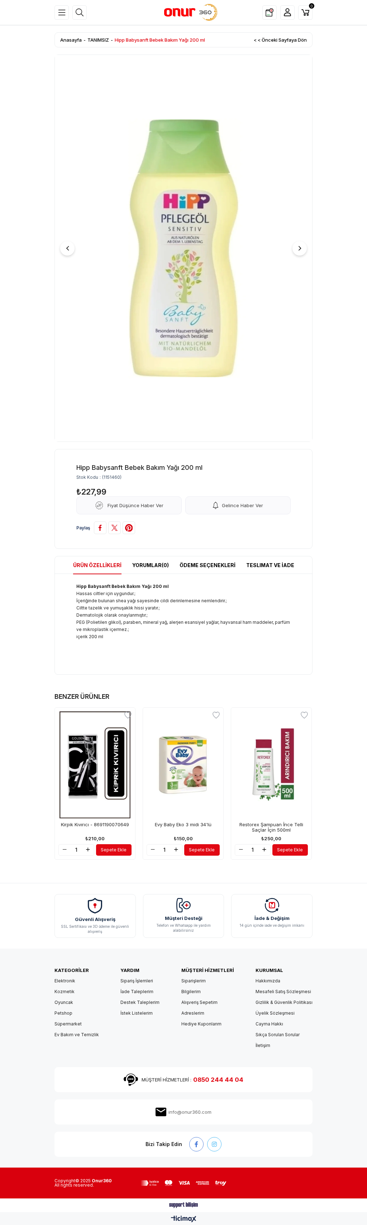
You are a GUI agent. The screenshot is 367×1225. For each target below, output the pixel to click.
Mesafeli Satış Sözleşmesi (283, 991)
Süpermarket (68, 1024)
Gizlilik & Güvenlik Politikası (284, 1002)
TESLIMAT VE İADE (270, 565)
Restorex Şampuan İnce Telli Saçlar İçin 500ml (271, 827)
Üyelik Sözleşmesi (275, 1013)
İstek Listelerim (136, 1013)
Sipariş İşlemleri (136, 980)
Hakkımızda (268, 980)
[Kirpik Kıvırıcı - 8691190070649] (95, 764)
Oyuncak (63, 1002)
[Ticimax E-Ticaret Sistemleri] (183, 1219)
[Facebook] (196, 1144)
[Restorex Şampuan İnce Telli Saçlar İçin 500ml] (271, 764)
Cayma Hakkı (269, 1024)
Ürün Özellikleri (97, 565)
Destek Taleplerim (139, 1002)
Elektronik (64, 980)
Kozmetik (64, 991)
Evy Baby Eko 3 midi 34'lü (183, 824)
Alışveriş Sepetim (199, 1002)
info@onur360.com (189, 1112)
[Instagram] (214, 1144)
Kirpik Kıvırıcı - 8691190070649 (95, 824)
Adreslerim (192, 1013)
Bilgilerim (191, 991)
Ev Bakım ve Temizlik (76, 1034)
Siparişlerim (193, 980)
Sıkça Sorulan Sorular (278, 1034)
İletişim (263, 1045)
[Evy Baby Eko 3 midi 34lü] (183, 764)
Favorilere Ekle (128, 715)
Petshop (63, 1013)
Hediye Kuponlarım (201, 1024)
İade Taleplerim (136, 991)
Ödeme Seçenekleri (207, 565)
